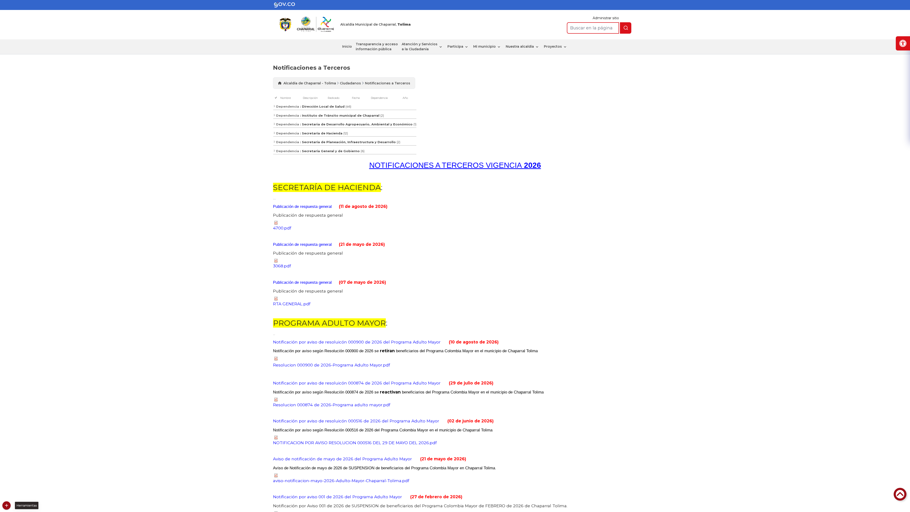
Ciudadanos (350, 83)
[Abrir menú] (282, 100)
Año (405, 98)
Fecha (356, 98)
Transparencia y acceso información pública (377, 46)
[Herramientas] (6, 505)
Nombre (285, 98)
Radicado (333, 98)
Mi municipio (484, 46)
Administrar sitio (606, 18)
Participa (455, 46)
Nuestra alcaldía (520, 46)
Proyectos (553, 46)
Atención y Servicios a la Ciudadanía (419, 46)
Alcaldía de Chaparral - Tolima (309, 83)
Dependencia (379, 98)
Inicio (347, 46)
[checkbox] (276, 98)
